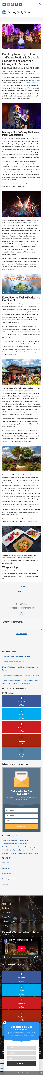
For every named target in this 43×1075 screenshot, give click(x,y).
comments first (28, 608)
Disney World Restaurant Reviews (13, 662)
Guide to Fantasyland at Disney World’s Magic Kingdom (20, 847)
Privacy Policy (6, 873)
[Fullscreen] (38, 957)
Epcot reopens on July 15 (22, 312)
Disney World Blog (25, 71)
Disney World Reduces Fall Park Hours (14, 843)
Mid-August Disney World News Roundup (15, 840)
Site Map (5, 884)
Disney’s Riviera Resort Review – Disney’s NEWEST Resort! (21, 675)
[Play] (5, 957)
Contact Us (6, 868)
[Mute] (35, 957)
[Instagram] (12, 4)
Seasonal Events (14, 73)
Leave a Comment (7, 71)
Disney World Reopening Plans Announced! (16, 656)
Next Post (21, 591)
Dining (17, 71)
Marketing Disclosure (9, 879)
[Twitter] (8, 4)
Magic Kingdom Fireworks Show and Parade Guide (18, 850)
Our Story (5, 863)
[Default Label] (16, 4)
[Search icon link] (40, 4)
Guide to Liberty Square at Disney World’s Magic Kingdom (20, 853)
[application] (21, 948)
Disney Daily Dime (19, 12)
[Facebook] (4, 4)
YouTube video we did (30, 521)
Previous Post (22, 586)
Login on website (21, 633)
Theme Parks (24, 73)
